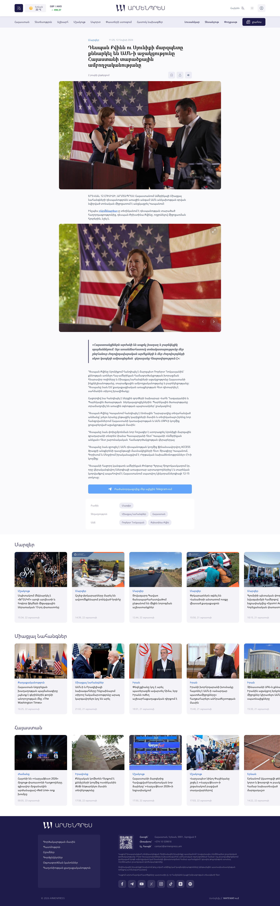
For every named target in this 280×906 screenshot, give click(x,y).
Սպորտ (96, 22)
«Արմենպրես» (108, 211)
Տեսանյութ (212, 22)
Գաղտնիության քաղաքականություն (67, 867)
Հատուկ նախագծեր (150, 22)
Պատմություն (51, 847)
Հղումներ (49, 852)
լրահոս (257, 22)
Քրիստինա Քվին (160, 522)
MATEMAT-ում (231, 898)
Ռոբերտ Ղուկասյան (133, 522)
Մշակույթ (79, 22)
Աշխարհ (62, 22)
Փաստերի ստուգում (119, 22)
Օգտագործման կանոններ (60, 862)
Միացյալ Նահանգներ (134, 513)
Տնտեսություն (43, 22)
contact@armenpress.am (168, 846)
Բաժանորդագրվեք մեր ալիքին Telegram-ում (143, 489)
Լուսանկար (192, 22)
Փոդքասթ (230, 22)
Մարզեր (126, 505)
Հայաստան (22, 22)
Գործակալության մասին (59, 842)
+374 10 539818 (163, 841)
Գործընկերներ (53, 857)
